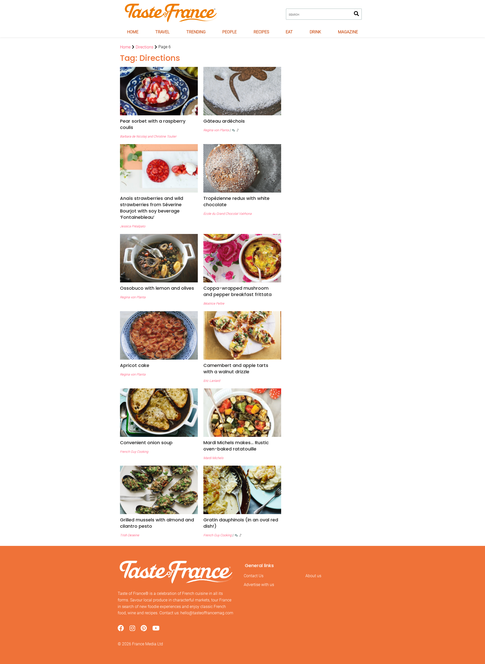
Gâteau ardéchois (224, 121)
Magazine (348, 32)
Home (132, 32)
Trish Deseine (129, 535)
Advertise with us (259, 584)
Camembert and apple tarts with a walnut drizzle (235, 368)
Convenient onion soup (146, 442)
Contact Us (253, 575)
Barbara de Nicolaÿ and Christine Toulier (148, 136)
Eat (289, 32)
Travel (162, 32)
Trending (196, 32)
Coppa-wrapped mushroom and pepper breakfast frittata (237, 291)
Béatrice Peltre (213, 303)
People (229, 32)
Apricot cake (134, 365)
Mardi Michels (213, 458)
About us (313, 575)
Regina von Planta (216, 130)
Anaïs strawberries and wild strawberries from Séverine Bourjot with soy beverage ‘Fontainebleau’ (151, 207)
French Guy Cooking (134, 452)
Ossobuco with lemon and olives (157, 288)
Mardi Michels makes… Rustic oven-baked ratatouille (236, 445)
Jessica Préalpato (132, 226)
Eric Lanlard (211, 381)
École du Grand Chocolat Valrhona (227, 214)
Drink (315, 32)
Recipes (261, 32)
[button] (159, 124)
